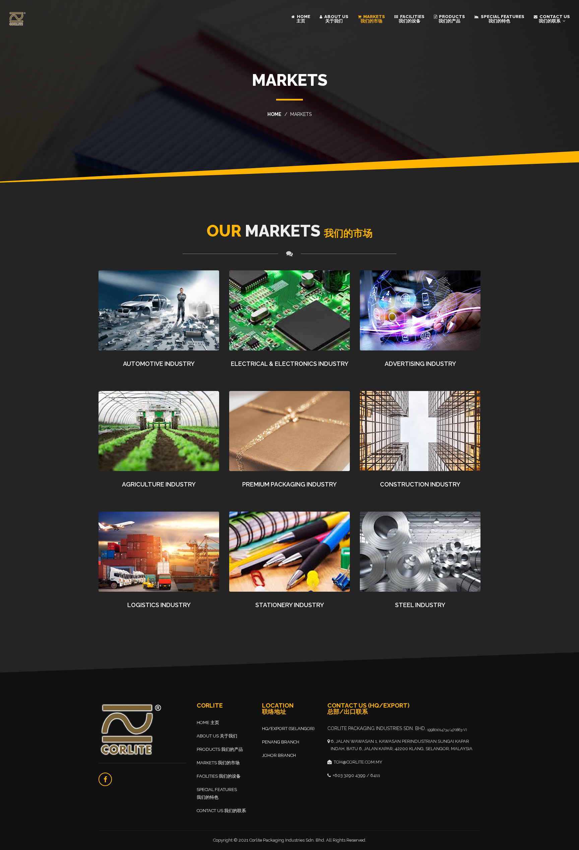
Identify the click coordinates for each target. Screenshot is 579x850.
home (274, 114)
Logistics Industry (159, 604)
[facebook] (105, 779)
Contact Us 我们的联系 (554, 18)
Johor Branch (279, 755)
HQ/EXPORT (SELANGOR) (288, 728)
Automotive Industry (159, 363)
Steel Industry (420, 604)
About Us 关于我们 (335, 18)
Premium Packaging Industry (289, 484)
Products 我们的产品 (451, 18)
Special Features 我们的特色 (502, 18)
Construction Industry (420, 484)
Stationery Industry (289, 604)
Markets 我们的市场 (373, 18)
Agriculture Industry (159, 484)
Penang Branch (280, 741)
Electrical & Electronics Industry (289, 363)
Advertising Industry (420, 363)
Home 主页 (303, 18)
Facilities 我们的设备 (412, 18)
